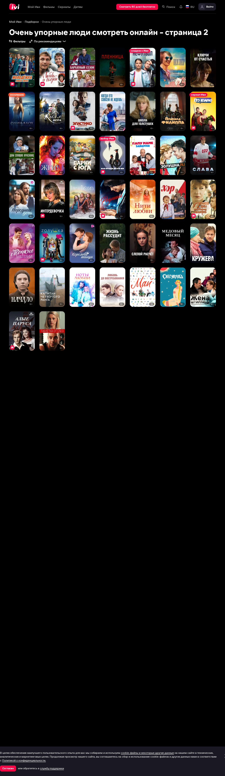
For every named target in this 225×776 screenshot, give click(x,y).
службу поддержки (52, 768)
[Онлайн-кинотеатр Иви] (15, 6)
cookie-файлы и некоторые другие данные (147, 752)
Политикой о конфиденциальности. (24, 760)
